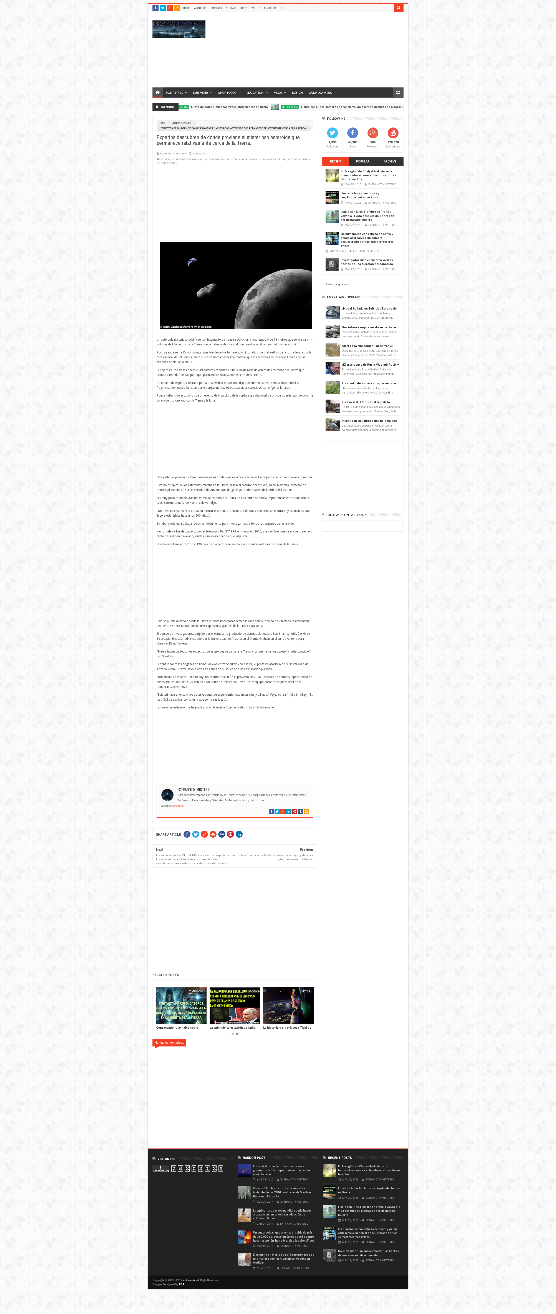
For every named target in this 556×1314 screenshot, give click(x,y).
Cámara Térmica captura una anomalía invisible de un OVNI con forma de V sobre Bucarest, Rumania (282, 1192)
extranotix (189, 1280)
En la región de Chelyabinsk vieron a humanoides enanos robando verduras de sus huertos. (368, 175)
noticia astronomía (244, 159)
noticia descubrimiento (187, 159)
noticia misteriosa (217, 159)
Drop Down (247, 8)
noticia (165, 159)
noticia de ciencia (299, 159)
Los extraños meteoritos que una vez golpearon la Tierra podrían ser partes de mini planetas (281, 1170)
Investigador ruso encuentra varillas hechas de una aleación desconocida (367, 262)
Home (186, 8)
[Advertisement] (324, 49)
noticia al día (233, 107)
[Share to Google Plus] (170, 1020)
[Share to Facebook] (160, 1020)
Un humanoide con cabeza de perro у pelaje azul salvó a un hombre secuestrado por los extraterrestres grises (367, 240)
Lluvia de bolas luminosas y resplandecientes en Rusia (360, 195)
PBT (181, 1284)
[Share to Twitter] (165, 1020)
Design (297, 92)
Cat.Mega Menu (320, 92)
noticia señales (181, 123)
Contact (216, 8)
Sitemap (231, 8)
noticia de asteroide (272, 159)
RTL (282, 8)
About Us (200, 8)
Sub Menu (200, 92)
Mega (278, 92)
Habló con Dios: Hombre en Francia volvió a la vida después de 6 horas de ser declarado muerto (313, 107)
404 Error (269, 8)
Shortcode (227, 92)
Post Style (174, 92)
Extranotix (177, 805)
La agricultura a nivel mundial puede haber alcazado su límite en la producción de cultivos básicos (282, 1214)
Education (255, 92)
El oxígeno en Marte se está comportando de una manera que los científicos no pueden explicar (283, 1258)
